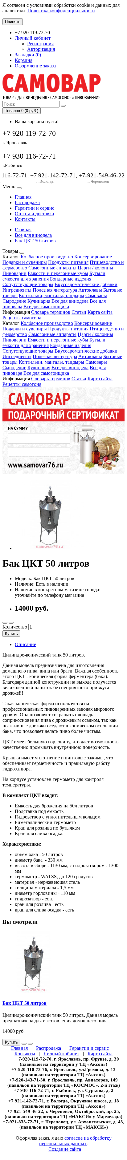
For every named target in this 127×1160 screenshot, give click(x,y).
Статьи (79, 312)
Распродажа (27, 202)
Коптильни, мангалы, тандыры (51, 295)
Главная (23, 197)
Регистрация (40, 43)
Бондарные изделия (70, 278)
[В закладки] (4, 623)
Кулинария (38, 301)
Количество (14, 626)
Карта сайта (100, 312)
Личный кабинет (61, 1053)
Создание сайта (64, 1149)
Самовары (96, 295)
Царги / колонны (95, 267)
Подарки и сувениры (24, 262)
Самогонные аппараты (52, 267)
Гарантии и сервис (34, 208)
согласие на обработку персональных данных (75, 1140)
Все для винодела (33, 235)
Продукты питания (68, 262)
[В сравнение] (11, 623)
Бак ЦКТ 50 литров (35, 240)
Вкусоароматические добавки (86, 284)
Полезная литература (55, 290)
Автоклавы (90, 290)
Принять (12, 21)
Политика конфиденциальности (61, 10)
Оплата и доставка (34, 213)
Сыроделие (14, 301)
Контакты (25, 219)
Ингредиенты (16, 290)
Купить (11, 633)
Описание (25, 644)
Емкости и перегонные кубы (58, 273)
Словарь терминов (50, 312)
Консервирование (93, 256)
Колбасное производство (47, 256)
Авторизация (41, 49)
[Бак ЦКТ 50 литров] (50, 548)
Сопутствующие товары (27, 284)
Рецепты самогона (21, 317)
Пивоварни (14, 273)
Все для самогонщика (46, 306)
